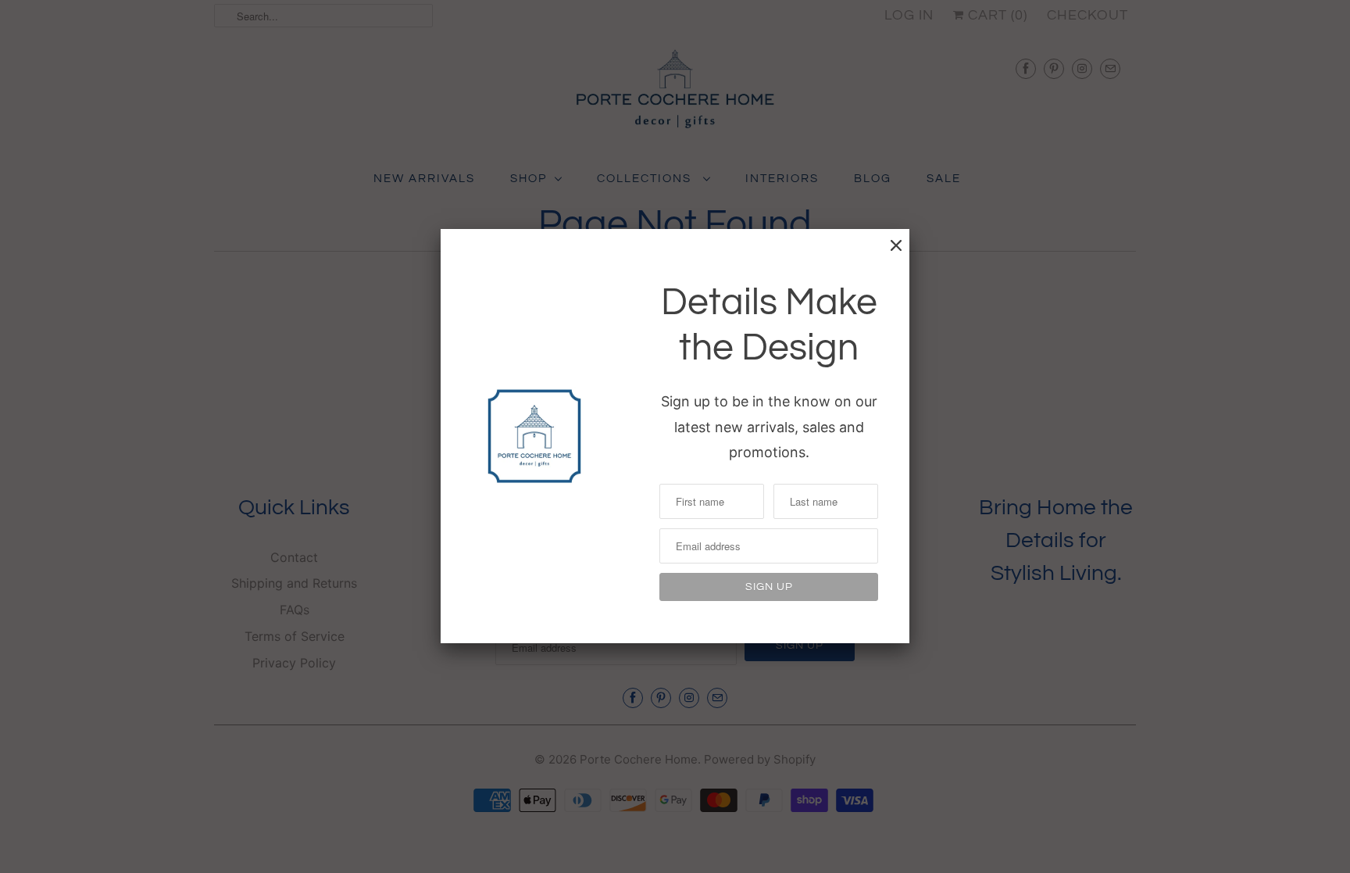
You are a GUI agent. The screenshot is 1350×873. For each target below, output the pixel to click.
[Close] (896, 245)
